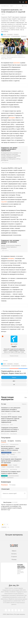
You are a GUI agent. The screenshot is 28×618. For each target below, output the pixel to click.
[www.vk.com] (9, 610)
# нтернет (16, 34)
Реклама (14, 559)
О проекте (14, 556)
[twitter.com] (6, 610)
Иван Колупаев (7, 502)
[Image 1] (6, 517)
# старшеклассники (15, 36)
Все (26, 397)
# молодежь (9, 34)
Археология (4, 465)
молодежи (12, 117)
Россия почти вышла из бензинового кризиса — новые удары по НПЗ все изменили (10, 448)
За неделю (11, 441)
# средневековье (10, 466)
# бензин (14, 452)
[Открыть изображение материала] (14, 46)
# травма (17, 466)
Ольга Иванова (13, 433)
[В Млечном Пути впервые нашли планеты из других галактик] (24, 473)
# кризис (3, 454)
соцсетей (3, 202)
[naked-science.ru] (22, 610)
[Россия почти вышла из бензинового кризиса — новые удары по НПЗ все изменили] (24, 448)
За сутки (3, 441)
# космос (3, 477)
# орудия (15, 465)
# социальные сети (6, 36)
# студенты (23, 36)
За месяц (18, 441)
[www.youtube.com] (12, 610)
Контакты (14, 553)
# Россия (12, 454)
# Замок (10, 465)
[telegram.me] (19, 610)
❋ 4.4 (3, 14)
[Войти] (26, 2)
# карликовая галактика (13, 475)
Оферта (14, 550)
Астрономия (4, 475)
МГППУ (9, 413)
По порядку (12, 484)
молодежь (11, 258)
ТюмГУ (11, 5)
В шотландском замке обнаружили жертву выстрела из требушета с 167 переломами (11, 460)
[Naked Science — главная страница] (7, 2)
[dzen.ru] (15, 610)
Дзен (14, 381)
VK (14, 384)
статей (14, 344)
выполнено (16, 62)
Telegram (14, 377)
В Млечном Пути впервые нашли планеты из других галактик (10, 472)
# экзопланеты (10, 477)
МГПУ (11, 424)
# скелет (3, 466)
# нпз (8, 454)
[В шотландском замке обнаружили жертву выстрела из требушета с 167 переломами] (24, 461)
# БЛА (19, 452)
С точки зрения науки (6, 452)
